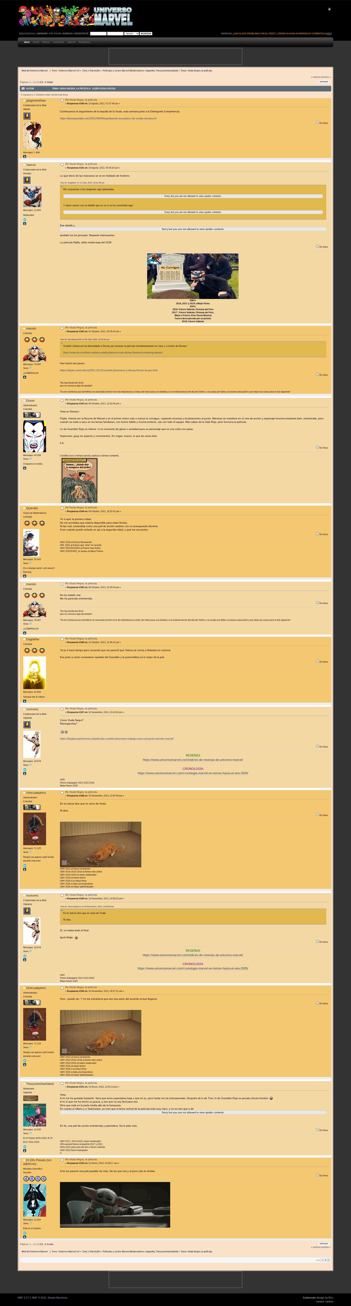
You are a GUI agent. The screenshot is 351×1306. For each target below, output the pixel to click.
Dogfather (32, 639)
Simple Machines (57, 1297)
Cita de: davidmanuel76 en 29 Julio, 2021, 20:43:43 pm (85, 339)
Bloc (331, 1297)
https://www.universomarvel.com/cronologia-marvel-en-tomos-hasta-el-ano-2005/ (193, 773)
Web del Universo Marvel (35, 70)
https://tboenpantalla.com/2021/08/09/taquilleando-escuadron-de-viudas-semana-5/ (108, 118)
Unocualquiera (36, 792)
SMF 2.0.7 (24, 1297)
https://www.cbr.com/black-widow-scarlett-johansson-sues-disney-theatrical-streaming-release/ (113, 352)
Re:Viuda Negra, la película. (81, 99)
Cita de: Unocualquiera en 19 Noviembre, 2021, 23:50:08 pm (87, 906)
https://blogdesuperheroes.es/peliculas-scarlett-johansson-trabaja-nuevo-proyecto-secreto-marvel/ (117, 738)
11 (34, 82)
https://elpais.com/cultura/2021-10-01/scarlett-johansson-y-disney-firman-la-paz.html (109, 370)
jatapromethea (36, 100)
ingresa (67, 33)
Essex (30, 400)
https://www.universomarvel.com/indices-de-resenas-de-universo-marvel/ (193, 760)
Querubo (32, 508)
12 (37, 82)
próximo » (326, 77)
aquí (328, 33)
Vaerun (31, 164)
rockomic (32, 709)
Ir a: (318, 1260)
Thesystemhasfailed (166, 70)
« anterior (315, 77)
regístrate (81, 33)
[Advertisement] (175, 56)
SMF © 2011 (39, 1297)
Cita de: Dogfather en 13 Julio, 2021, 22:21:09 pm (82, 183)
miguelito (150, 70)
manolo (31, 328)
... (32, 82)
